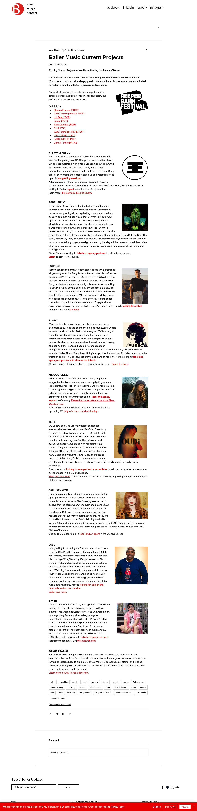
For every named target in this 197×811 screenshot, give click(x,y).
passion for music (58, 698)
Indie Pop (71, 693)
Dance (143, 687)
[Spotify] (167, 787)
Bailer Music (138, 682)
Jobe (134, 687)
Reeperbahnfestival (103, 693)
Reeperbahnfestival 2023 (60, 704)
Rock (60, 693)
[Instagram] (172, 787)
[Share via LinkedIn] (63, 713)
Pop (52, 693)
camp (126, 682)
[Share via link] (70, 713)
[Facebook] (163, 787)
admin (75, 682)
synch (84, 682)
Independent (85, 693)
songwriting (63, 682)
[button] (158, 28)
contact (32, 13)
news (30, 5)
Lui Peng (71, 687)
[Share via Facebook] (50, 713)
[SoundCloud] (177, 787)
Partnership (141, 693)
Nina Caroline (95, 687)
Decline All (170, 806)
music (31, 9)
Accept (185, 806)
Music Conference (123, 693)
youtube (115, 682)
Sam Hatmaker (120, 687)
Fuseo (82, 687)
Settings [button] (157, 806)
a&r (52, 682)
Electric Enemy (57, 687)
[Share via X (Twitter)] (56, 713)
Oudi (108, 687)
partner (95, 682)
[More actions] (146, 49)
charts (105, 682)
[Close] (193, 807)
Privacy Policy (117, 806)
